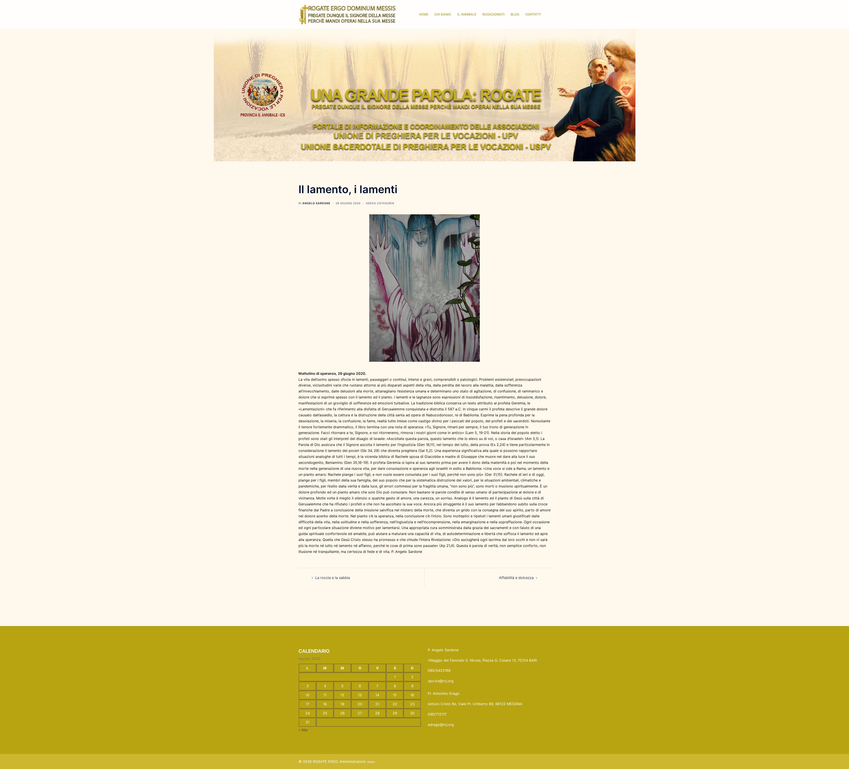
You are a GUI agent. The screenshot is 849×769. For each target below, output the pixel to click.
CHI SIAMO (442, 14)
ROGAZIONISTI (493, 14)
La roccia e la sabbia (332, 577)
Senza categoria (380, 203)
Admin (371, 761)
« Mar (303, 730)
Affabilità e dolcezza (516, 577)
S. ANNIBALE (466, 14)
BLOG (515, 14)
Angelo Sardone (316, 203)
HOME (423, 14)
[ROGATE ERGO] (347, 14)
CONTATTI (533, 14)
